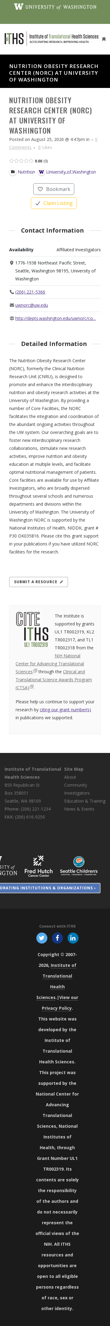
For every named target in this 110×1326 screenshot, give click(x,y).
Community (75, 785)
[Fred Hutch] (39, 865)
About (70, 777)
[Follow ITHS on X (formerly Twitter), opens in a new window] (41, 937)
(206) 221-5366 (30, 292)
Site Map (73, 769)
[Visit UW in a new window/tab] (55, 6)
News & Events (79, 809)
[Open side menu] (102, 39)
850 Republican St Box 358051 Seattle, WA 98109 (23, 793)
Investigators (77, 793)
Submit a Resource (35, 581)
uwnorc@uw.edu (31, 305)
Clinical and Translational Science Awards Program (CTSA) (54, 679)
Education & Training (84, 801)
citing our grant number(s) (65, 709)
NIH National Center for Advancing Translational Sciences (50, 663)
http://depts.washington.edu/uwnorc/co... (55, 318)
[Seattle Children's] (79, 865)
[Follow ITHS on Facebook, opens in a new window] (57, 937)
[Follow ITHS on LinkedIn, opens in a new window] (73, 937)
